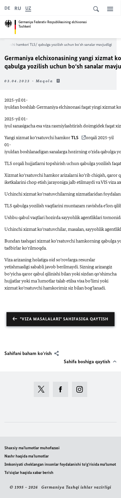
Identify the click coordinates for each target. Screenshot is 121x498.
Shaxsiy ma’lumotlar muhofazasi (32, 447)
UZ (28, 8)
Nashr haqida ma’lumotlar (26, 456)
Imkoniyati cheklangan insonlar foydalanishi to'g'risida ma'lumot (60, 464)
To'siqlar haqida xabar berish (28, 472)
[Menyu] (110, 8)
